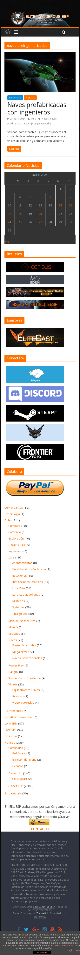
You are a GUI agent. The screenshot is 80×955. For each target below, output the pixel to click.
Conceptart (19, 779)
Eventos (17, 766)
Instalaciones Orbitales (27, 582)
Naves (45, 118)
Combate (14, 526)
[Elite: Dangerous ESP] (40, 12)
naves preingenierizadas (37, 123)
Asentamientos (22, 563)
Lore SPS (10, 730)
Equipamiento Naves (26, 690)
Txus (33, 118)
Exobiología (12, 514)
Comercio (14, 532)
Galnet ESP (15, 786)
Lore (11, 557)
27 (40, 222)
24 (9, 222)
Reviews (18, 696)
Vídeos (12, 684)
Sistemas (18, 607)
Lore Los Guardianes (26, 594)
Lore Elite (18, 588)
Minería (13, 627)
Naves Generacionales (27, 658)
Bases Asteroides (24, 645)
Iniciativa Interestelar (18, 717)
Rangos (13, 672)
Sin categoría (13, 793)
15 (60, 205)
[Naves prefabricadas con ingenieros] (40, 55)
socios (25, 937)
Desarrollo (15, 97)
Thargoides (20, 614)
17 (9, 213)
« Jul (7, 241)
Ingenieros (15, 551)
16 (70, 205)
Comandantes (13, 507)
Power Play (16, 665)
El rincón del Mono (24, 759)
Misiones (14, 633)
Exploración (16, 538)
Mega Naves (20, 652)
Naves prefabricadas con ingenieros (36, 108)
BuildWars (19, 753)
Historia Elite (17, 545)
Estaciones (19, 575)
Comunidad (15, 748)
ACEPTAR (42, 952)
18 (20, 213)
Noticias (30, 97)
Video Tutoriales (23, 702)
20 (40, 213)
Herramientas (13, 711)
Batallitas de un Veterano (29, 569)
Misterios (18, 601)
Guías (8, 520)
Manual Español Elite (22, 621)
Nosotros (10, 736)
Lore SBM (10, 723)
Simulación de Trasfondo (24, 678)
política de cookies (64, 945)
